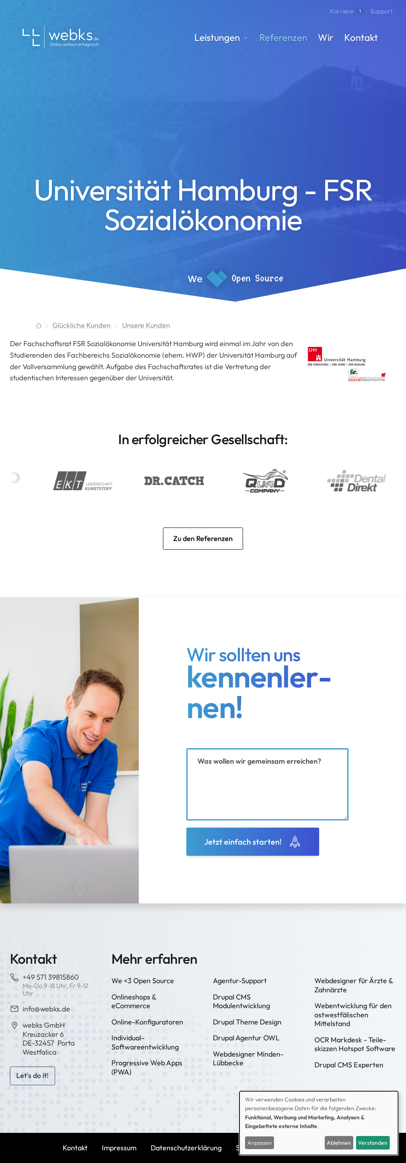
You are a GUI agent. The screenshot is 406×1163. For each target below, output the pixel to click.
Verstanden (372, 1142)
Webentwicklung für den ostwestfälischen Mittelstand (353, 1014)
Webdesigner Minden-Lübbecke (248, 1058)
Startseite (25, 325)
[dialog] (318, 1123)
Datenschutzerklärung (186, 1147)
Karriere (345, 11)
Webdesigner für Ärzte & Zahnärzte (353, 985)
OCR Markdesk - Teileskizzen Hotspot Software (354, 1044)
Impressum (119, 1147)
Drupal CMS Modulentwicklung (241, 1001)
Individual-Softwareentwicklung (145, 1042)
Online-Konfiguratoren (147, 1021)
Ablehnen (339, 1142)
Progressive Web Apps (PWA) (146, 1067)
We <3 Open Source (142, 980)
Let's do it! (32, 1075)
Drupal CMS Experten (348, 1064)
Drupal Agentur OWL (246, 1037)
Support (381, 11)
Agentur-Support (240, 980)
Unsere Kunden (146, 325)
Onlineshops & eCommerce (133, 1001)
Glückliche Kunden (81, 325)
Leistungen (217, 37)
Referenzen (283, 37)
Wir (325, 37)
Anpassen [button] (259, 1142)
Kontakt (361, 37)
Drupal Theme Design (247, 1021)
